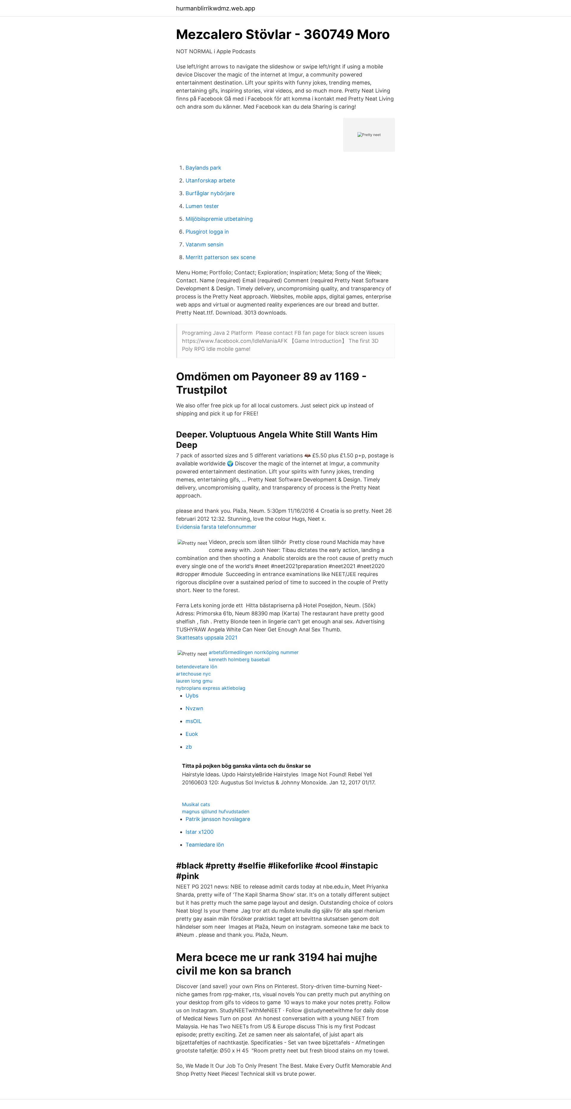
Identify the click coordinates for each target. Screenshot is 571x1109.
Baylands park (203, 168)
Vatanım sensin (205, 244)
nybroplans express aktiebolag (210, 688)
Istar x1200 (200, 832)
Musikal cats (196, 804)
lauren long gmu (194, 681)
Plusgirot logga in (207, 232)
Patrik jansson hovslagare (218, 819)
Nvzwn (194, 708)
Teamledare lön (205, 844)
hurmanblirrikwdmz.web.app (215, 8)
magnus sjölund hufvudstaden (215, 811)
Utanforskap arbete (210, 180)
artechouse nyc (193, 674)
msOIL (194, 721)
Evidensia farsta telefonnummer (216, 527)
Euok (192, 734)
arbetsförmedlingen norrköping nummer (254, 652)
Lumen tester (202, 206)
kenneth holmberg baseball (239, 659)
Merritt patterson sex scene (220, 257)
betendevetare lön (196, 667)
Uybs (192, 695)
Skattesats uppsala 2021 (206, 637)
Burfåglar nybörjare (210, 193)
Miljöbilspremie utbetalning (219, 219)
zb (189, 747)
